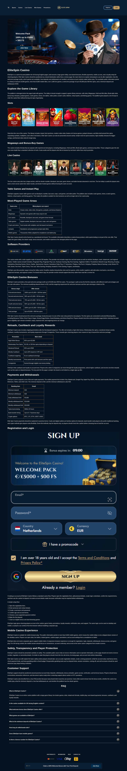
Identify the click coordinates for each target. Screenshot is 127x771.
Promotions (47, 7)
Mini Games (37, 7)
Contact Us (77, 754)
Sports (14, 7)
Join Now (24, 48)
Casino (20, 7)
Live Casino (28, 7)
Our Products (51, 754)
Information (61, 754)
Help (69, 754)
